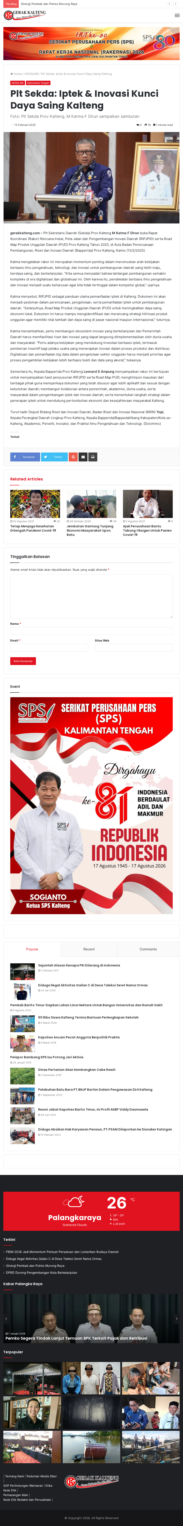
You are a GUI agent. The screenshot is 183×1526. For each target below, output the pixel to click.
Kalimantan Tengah (38, 82)
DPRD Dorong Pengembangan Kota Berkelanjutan (41, 1272)
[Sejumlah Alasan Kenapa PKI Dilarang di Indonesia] (22, 971)
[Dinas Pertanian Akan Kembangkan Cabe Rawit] (22, 1076)
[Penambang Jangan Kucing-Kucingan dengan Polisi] (151, 1447)
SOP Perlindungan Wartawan (23, 1485)
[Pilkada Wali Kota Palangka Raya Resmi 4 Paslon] (32, 1447)
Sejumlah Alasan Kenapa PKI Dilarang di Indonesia (79, 965)
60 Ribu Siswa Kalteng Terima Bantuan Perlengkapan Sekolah (88, 1017)
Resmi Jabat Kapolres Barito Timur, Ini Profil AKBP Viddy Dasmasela (93, 1109)
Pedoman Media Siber (42, 1476)
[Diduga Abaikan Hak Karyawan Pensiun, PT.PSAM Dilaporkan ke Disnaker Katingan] (22, 1135)
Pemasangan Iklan (15, 1495)
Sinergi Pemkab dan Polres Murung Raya (35, 1265)
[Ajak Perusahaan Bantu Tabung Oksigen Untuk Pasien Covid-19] (148, 504)
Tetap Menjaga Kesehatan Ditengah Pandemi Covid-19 (33, 528)
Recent (89, 949)
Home (17, 74)
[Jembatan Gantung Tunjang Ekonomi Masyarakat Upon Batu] (91, 504)
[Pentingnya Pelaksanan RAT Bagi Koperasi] (151, 1412)
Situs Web (102, 640)
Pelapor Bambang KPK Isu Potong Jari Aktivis (46, 1057)
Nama (15, 623)
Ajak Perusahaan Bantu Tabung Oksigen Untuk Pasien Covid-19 (147, 530)
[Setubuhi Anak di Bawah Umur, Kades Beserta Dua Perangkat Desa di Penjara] (91, 1378)
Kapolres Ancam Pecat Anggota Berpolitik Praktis (79, 1037)
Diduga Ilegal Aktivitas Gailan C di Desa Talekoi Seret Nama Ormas (93, 985)
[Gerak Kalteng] (24, 15)
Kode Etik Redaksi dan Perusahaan (27, 1499)
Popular (32, 949)
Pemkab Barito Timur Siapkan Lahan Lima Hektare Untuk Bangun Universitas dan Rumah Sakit (86, 1005)
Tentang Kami (14, 1476)
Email (15, 640)
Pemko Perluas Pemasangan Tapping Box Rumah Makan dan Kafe (74, 1338)
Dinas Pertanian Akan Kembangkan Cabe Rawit (77, 1069)
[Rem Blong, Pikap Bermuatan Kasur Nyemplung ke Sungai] (91, 1447)
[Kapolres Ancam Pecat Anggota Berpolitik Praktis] (22, 1043)
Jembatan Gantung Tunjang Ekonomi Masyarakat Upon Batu (90, 530)
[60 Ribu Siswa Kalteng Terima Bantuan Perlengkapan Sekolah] (22, 1023)
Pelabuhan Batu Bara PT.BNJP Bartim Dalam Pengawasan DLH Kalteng (95, 1089)
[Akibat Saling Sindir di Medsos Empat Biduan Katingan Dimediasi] (151, 1378)
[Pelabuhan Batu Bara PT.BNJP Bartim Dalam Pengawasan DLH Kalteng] (22, 1096)
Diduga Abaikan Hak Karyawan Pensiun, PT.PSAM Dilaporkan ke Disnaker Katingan (105, 1129)
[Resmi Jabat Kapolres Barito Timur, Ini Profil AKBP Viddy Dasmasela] (22, 1115)
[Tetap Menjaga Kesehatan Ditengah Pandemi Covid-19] (35, 504)
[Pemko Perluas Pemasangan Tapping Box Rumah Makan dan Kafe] (91, 1318)
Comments (148, 949)
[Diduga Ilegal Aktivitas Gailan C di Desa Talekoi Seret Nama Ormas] (22, 991)
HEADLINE (32, 74)
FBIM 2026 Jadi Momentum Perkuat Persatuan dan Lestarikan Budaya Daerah (62, 1252)
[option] (91, 1318)
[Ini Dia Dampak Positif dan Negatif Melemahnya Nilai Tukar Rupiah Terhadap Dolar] (32, 1412)
